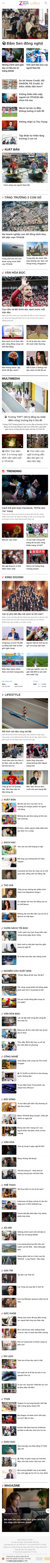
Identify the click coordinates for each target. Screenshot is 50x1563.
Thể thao (10, 1185)
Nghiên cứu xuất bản (17, 971)
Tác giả (8, 885)
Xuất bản (11, 149)
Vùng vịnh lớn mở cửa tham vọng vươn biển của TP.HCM (11, 261)
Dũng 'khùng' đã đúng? (27, 1159)
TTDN (7, 1399)
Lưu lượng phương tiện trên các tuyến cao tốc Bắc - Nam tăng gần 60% (31, 1247)
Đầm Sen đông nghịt (25, 43)
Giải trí (8, 1270)
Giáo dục (9, 1442)
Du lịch (8, 1356)
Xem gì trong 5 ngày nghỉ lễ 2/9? (31, 1146)
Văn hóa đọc (15, 272)
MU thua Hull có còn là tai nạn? (30, 1189)
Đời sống (9, 1099)
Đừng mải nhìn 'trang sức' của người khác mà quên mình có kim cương (31, 1130)
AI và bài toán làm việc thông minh (31, 957)
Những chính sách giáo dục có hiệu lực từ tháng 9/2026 (13, 68)
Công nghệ (11, 1056)
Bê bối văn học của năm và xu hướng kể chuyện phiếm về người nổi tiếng (32, 806)
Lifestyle (12, 694)
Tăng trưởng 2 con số (22, 197)
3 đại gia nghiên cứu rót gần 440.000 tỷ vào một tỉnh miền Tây (36, 672)
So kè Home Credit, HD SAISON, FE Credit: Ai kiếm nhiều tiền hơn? (31, 83)
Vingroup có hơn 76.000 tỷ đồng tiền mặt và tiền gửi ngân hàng (12, 645)
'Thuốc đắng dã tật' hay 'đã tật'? (31, 975)
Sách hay (10, 842)
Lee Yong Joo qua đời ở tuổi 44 (30, 1287)
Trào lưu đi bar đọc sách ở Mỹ (30, 1360)
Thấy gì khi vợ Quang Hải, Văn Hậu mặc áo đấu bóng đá (11, 789)
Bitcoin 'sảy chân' (9, 540)
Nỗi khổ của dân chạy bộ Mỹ (16, 731)
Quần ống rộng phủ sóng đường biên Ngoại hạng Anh (36, 763)
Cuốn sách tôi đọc (16, 928)
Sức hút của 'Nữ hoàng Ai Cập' (30, 847)
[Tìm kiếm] (46, 3)
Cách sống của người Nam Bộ (17, 185)
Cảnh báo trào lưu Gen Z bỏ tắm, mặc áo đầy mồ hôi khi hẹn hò (12, 763)
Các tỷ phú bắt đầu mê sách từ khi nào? (22, 614)
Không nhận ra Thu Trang (33, 122)
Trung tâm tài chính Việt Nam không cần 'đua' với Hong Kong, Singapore (37, 261)
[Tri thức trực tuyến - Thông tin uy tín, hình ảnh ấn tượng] (30, 3)
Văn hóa (9, 1142)
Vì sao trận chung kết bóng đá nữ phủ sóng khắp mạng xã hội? (35, 542)
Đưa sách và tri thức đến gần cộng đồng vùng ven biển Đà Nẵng (13, 344)
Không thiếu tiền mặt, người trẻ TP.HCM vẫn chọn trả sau (31, 97)
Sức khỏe (10, 1313)
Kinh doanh (14, 577)
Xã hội (8, 1228)
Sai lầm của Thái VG (26, 1275)
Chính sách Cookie (15, 1561)
